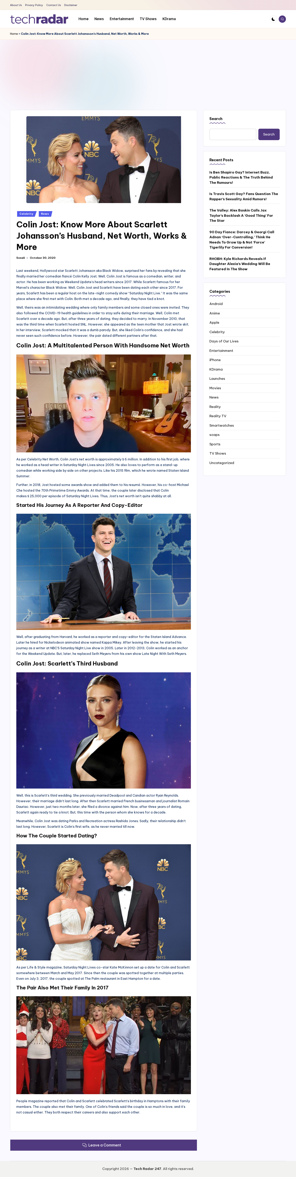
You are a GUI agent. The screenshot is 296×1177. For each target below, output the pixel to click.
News (45, 213)
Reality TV (217, 416)
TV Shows (217, 453)
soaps (214, 434)
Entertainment (221, 350)
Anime (214, 313)
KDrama (216, 369)
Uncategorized (221, 462)
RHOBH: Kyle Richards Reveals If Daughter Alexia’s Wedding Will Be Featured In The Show (239, 263)
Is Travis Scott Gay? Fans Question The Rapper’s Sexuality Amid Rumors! (243, 196)
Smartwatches (221, 425)
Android (216, 304)
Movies (215, 388)
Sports (214, 444)
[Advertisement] (148, 70)
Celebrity (26, 213)
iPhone (215, 360)
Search (216, 118)
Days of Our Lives (224, 341)
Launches (217, 378)
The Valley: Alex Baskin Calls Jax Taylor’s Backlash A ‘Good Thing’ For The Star (241, 215)
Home (14, 34)
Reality (215, 406)
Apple (214, 322)
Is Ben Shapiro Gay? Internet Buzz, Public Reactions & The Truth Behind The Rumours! (241, 177)
